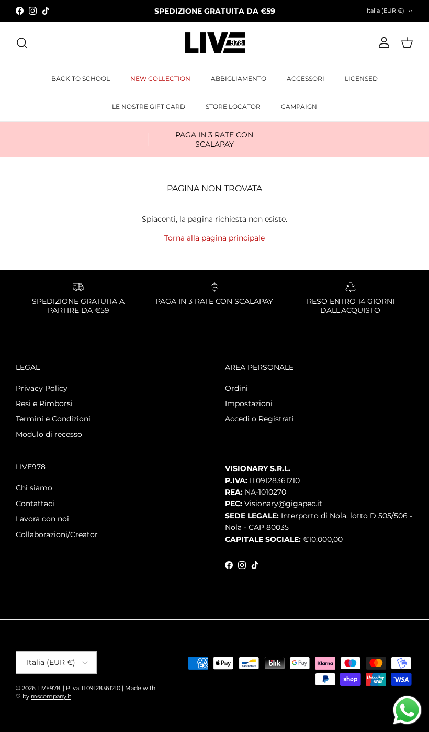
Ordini (236, 388)
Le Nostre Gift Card (148, 107)
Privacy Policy (41, 388)
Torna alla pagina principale (214, 238)
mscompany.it (51, 696)
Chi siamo (34, 488)
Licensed (361, 78)
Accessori (305, 78)
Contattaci (35, 503)
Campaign (299, 107)
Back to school (80, 78)
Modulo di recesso (49, 434)
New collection (160, 78)
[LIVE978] (215, 42)
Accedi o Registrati (259, 418)
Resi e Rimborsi (44, 403)
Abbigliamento (238, 78)
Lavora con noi (42, 518)
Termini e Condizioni (53, 418)
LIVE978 (48, 688)
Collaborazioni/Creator (57, 534)
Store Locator (233, 107)
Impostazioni (249, 403)
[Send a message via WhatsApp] (407, 710)
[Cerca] (22, 43)
